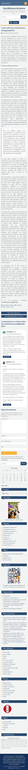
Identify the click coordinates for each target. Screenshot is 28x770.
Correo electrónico (6, 441)
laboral (22, 59)
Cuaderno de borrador (8, 686)
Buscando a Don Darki (9, 723)
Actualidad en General (8, 531)
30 (25, 480)
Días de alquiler (7, 654)
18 (6, 478)
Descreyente (6, 688)
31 (3, 482)
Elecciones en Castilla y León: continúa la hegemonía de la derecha (14, 641)
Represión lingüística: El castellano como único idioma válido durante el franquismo (14, 629)
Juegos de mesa (7, 558)
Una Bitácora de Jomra (14, 8)
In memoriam (6, 596)
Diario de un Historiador (9, 690)
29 (21, 480)
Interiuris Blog (6, 694)
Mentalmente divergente (9, 664)
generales (3, 307)
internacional (11, 59)
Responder (7, 356)
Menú (16, 22)
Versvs (4, 696)
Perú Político (6, 670)
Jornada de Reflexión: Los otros (14, 316)
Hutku (4, 658)
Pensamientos (6, 545)
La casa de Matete (8, 662)
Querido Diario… (7, 674)
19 (10, 478)
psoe (12, 307)
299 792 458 (6, 652)
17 (3, 478)
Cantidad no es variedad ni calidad (18, 626)
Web (2, 447)
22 (21, 478)
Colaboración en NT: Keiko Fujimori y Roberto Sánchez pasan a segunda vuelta (14, 619)
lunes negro (16, 182)
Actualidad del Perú (8, 529)
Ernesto (9, 332)
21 (17, 478)
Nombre (3, 435)
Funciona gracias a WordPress (11, 766)
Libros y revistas (7, 560)
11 (6, 476)
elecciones (18, 305)
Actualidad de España (8, 305)
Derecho (5, 535)
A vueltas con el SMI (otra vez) (10, 598)
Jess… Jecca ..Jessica (8, 660)
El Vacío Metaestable (8, 692)
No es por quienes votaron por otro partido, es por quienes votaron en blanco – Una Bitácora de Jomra (15, 624)
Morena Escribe (7, 666)
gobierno (8, 307)
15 (21, 476)
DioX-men (5, 727)
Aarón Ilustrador (7, 721)
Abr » (6, 485)
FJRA (4, 729)
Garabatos (5, 539)
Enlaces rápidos (6, 3)
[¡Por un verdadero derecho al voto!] (7, 713)
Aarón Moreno (6, 617)
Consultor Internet (7, 684)
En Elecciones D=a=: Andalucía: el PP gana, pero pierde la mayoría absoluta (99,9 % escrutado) (14, 605)
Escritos (5, 537)
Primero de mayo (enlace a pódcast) (12, 608)
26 (10, 480)
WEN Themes (16, 768)
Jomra (16, 33)
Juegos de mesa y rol (8, 541)
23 (25, 478)
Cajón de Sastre (7, 533)
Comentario (4, 419)
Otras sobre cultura (8, 543)
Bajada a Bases (7, 683)
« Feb (2, 485)
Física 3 (5, 656)
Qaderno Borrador (7, 672)
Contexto (5, 725)
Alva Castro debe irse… (14, 313)
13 (14, 476)
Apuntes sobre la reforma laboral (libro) (13, 554)
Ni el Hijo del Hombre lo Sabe (10, 668)
